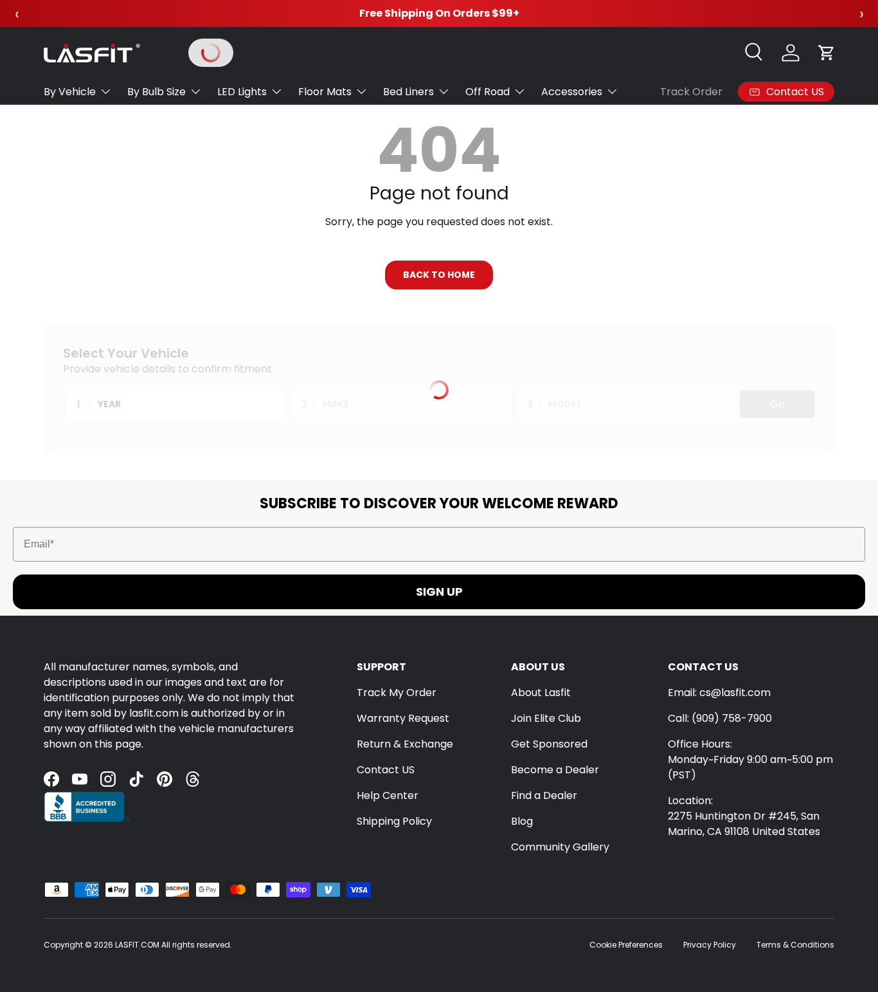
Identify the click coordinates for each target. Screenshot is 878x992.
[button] (826, 53)
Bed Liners (408, 91)
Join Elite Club (546, 718)
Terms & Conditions (795, 944)
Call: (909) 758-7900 (720, 718)
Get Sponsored (549, 744)
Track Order (691, 91)
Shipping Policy (394, 821)
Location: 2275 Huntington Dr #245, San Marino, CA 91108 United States (744, 816)
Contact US (386, 769)
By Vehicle (70, 91)
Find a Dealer (544, 795)
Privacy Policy (709, 944)
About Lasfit (541, 692)
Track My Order (396, 692)
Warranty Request (403, 718)
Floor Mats (325, 91)
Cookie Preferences (626, 944)
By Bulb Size (156, 91)
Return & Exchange (405, 744)
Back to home (439, 274)
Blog (522, 821)
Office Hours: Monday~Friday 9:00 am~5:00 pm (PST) (750, 759)
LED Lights (242, 91)
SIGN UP (439, 591)
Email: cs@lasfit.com (719, 692)
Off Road (487, 91)
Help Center (387, 795)
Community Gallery (560, 847)
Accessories (571, 91)
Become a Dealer (555, 769)
